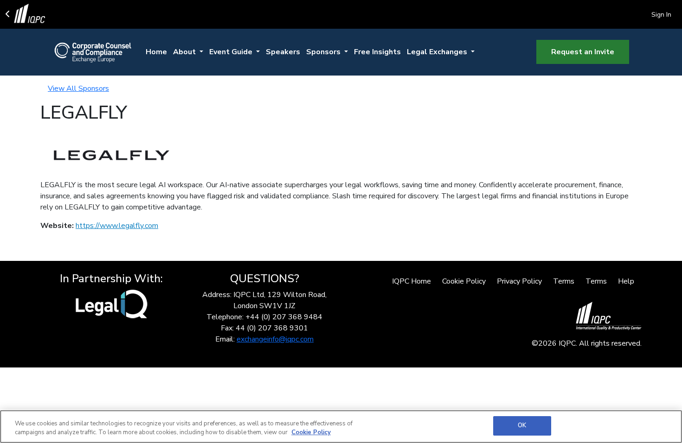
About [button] (185, 52)
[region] (341, 426)
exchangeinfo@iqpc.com (275, 339)
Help (626, 281)
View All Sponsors (78, 88)
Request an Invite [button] (582, 52)
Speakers (283, 52)
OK (522, 425)
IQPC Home (411, 281)
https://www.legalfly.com (117, 226)
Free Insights (377, 52)
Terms (563, 281)
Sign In (661, 14)
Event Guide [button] (231, 52)
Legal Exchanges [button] (438, 52)
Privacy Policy (519, 281)
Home (156, 52)
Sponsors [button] (324, 52)
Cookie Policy (464, 281)
